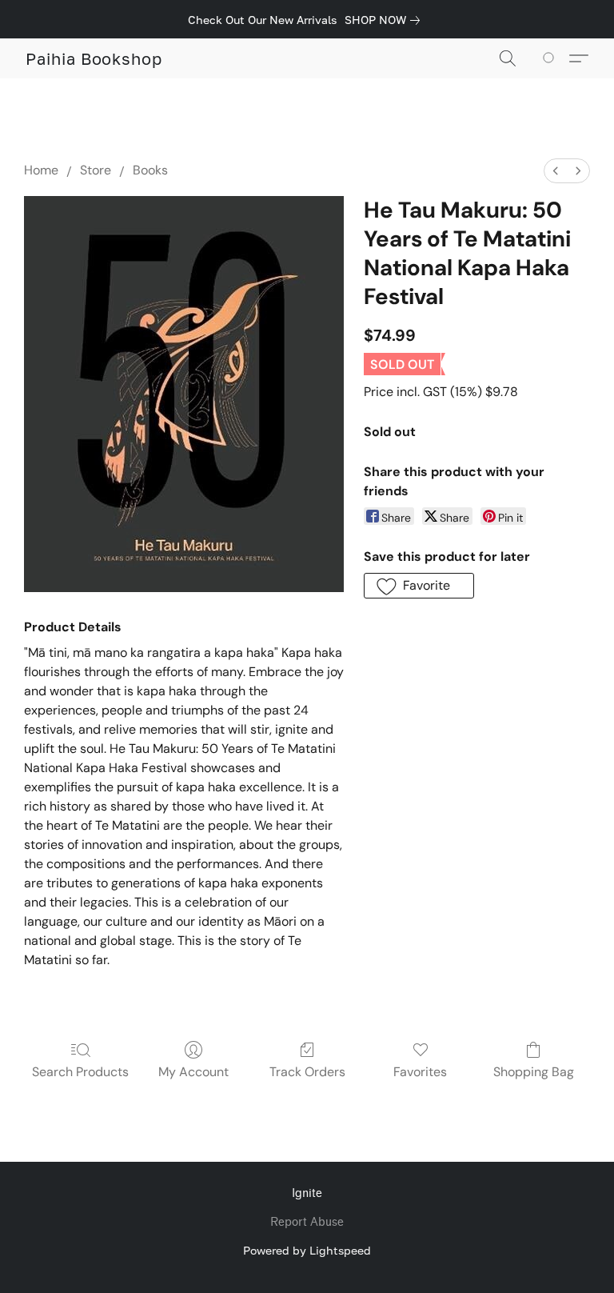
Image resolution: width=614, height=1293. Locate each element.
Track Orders (307, 1071)
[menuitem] (555, 170)
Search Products (80, 1071)
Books (150, 170)
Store (95, 170)
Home (41, 170)
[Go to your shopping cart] (551, 58)
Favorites (420, 1071)
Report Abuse (307, 1222)
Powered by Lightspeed (307, 1250)
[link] (385, 20)
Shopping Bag (533, 1071)
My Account (193, 1071)
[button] (94, 58)
